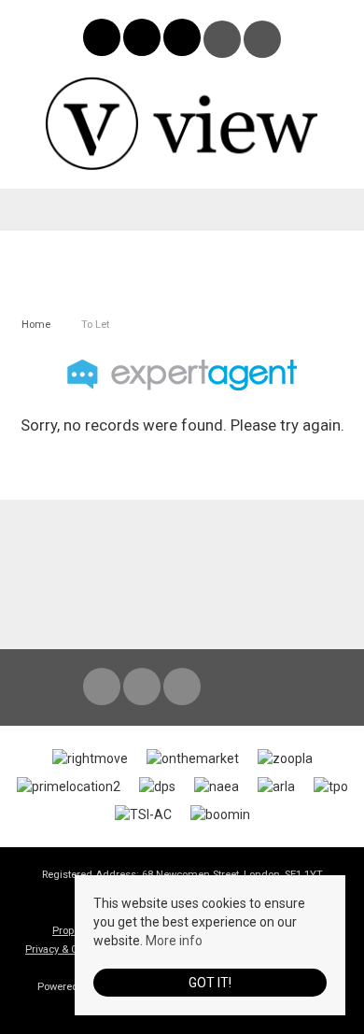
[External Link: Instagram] (143, 40)
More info (174, 940)
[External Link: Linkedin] (183, 40)
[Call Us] (262, 39)
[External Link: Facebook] (103, 40)
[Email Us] (222, 39)
